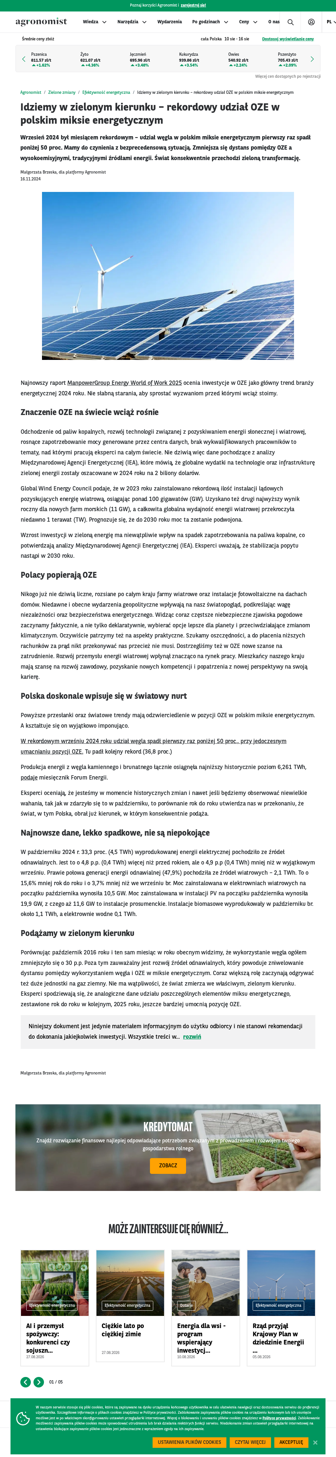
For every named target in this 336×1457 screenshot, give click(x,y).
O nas (274, 22)
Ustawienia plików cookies (189, 1442)
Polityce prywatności (279, 1418)
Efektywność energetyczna (106, 93)
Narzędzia (127, 22)
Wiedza (90, 22)
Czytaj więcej (250, 1442)
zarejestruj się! (193, 6)
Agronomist (30, 93)
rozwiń (192, 1037)
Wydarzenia (170, 22)
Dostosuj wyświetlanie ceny (288, 39)
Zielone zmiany (61, 93)
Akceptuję (291, 1442)
